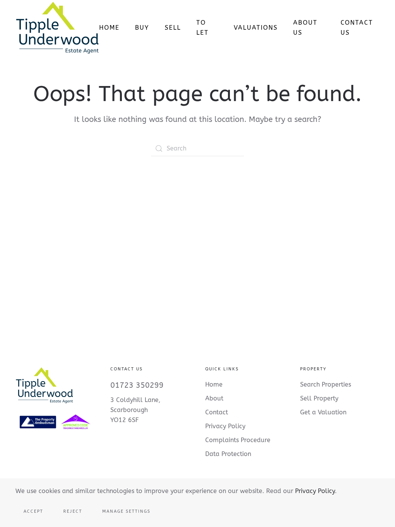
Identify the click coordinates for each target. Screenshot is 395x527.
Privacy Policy (315, 491)
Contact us (357, 27)
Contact (216, 412)
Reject (72, 511)
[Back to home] (57, 27)
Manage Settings (126, 511)
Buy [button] (142, 27)
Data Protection (228, 454)
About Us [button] (305, 27)
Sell (173, 27)
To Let (202, 27)
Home (109, 27)
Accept (33, 511)
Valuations (256, 27)
